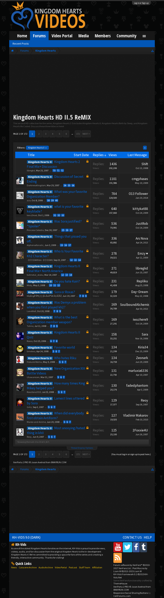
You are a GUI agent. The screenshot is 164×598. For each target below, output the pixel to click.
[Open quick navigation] (152, 50)
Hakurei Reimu (34, 361)
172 (78, 133)
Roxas (30, 341)
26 (67, 230)
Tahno (30, 325)
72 (62, 170)
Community (127, 36)
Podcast (73, 567)
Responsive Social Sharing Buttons (130, 592)
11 (54, 285)
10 (50, 285)
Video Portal (62, 36)
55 (69, 185)
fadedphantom (137, 385)
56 (73, 185)
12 (71, 259)
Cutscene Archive (28, 567)
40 (56, 200)
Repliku (142, 281)
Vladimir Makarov (135, 415)
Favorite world (64, 347)
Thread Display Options (82, 447)
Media (83, 36)
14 (79, 259)
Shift (144, 164)
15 (61, 245)
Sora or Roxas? (64, 292)
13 (75, 259)
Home (22, 36)
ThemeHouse (120, 583)
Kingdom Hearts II (37, 147)
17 (69, 245)
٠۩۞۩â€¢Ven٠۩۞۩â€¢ (40, 259)
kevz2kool (32, 215)
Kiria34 (143, 347)
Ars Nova (142, 238)
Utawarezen (33, 377)
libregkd (31, 170)
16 (65, 245)
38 (48, 200)
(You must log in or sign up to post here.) (131, 454)
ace (29, 200)
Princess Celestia (35, 230)
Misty (29, 285)
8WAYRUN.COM (58, 462)
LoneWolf (31, 311)
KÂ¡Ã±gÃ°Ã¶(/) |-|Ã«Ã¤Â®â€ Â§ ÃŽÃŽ (44, 295)
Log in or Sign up (141, 3)
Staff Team (84, 567)
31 (55, 215)
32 (59, 215)
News (14, 567)
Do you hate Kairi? (67, 281)
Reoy (144, 400)
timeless (31, 351)
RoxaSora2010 (34, 392)
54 (65, 185)
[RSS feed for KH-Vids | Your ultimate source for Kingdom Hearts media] (117, 557)
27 (71, 230)
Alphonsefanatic (35, 245)
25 (63, 230)
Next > (86, 133)
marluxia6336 (138, 370)
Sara (145, 334)
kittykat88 (140, 208)
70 (54, 170)
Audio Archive (46, 567)
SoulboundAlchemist (135, 304)
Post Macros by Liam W (130, 570)
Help (148, 537)
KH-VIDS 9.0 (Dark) (26, 537)
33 (63, 215)
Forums (39, 36)
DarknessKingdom (36, 185)
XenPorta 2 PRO (21, 462)
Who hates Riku (65, 358)
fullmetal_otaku (35, 274)
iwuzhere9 (140, 319)
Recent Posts (21, 43)
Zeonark (142, 358)
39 (52, 200)
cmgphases (140, 179)
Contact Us (132, 537)
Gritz (29, 407)
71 (58, 170)
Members (103, 36)
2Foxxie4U (140, 430)
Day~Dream (139, 292)
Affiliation (97, 567)
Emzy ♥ (143, 253)
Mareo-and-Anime (36, 421)
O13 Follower (138, 193)
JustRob (142, 223)
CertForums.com (122, 595)
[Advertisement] (82, 85)
